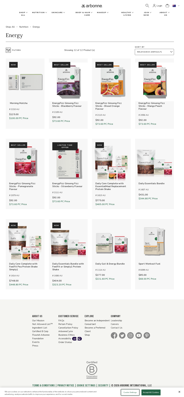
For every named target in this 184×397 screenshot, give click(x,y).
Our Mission (38, 320)
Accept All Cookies (151, 392)
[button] (147, 5)
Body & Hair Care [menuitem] (83, 13)
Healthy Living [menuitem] (126, 13)
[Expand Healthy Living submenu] (132, 12)
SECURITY (103, 385)
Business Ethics (66, 335)
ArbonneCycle (65, 331)
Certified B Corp (40, 331)
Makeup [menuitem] (101, 12)
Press (35, 345)
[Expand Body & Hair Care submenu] (91, 12)
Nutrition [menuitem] (38, 12)
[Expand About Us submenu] (168, 12)
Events (36, 342)
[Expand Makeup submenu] (107, 12)
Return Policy (65, 324)
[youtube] (138, 335)
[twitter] (122, 335)
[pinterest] (147, 335)
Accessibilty (64, 338)
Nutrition (23, 26)
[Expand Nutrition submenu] (46, 12)
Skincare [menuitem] (57, 12)
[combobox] (155, 52)
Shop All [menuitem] (22, 13)
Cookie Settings (86, 385)
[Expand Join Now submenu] (150, 12)
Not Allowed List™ (42, 324)
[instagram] (130, 335)
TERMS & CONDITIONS (43, 385)
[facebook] (114, 335)
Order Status (65, 342)
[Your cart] (167, 5)
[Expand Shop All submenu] (26, 12)
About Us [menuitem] (163, 13)
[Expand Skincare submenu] (64, 12)
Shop (87, 335)
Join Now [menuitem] (146, 13)
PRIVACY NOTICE (65, 385)
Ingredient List (39, 327)
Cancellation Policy (68, 327)
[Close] (179, 392)
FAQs (61, 320)
